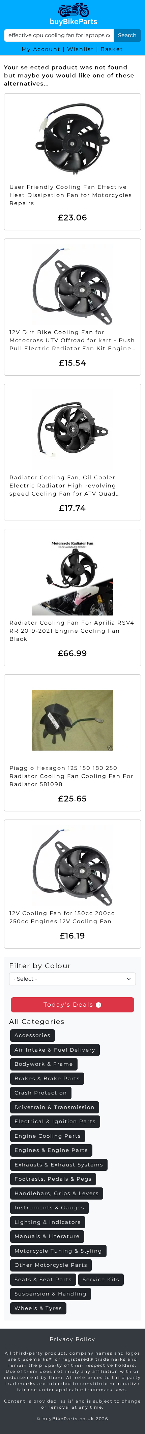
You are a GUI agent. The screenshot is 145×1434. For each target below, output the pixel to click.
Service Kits (101, 1279)
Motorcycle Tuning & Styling (58, 1251)
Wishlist (80, 49)
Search (127, 35)
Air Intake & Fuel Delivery (54, 1050)
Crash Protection (40, 1092)
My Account (41, 49)
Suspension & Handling (50, 1293)
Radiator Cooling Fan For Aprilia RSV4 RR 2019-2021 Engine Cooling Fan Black (72, 631)
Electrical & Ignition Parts (55, 1121)
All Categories (37, 1021)
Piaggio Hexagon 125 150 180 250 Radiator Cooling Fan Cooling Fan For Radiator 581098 (71, 776)
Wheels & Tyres (38, 1308)
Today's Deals (70, 1004)
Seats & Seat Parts (43, 1279)
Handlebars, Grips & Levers (56, 1193)
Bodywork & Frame (43, 1064)
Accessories (32, 1035)
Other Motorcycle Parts (50, 1265)
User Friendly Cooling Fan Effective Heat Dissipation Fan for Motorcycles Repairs (70, 195)
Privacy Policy (72, 1339)
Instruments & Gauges (49, 1207)
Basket (111, 49)
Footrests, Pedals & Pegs (53, 1179)
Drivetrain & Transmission (54, 1107)
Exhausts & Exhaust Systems (58, 1164)
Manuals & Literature (47, 1236)
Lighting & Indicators (47, 1222)
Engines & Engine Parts (51, 1150)
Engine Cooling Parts (47, 1136)
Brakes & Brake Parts (47, 1078)
